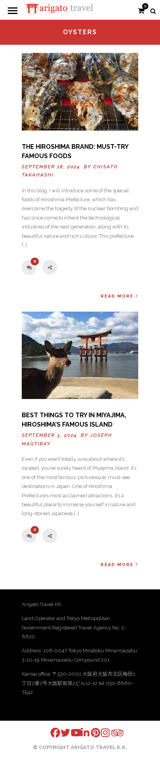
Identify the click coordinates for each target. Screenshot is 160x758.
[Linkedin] (81, 732)
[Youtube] (71, 732)
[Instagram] (101, 732)
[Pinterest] (91, 732)
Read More (117, 296)
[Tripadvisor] (111, 733)
